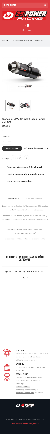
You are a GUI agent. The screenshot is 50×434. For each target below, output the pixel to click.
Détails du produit (34, 198)
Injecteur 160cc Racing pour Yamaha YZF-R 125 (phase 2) (25, 271)
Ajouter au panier (12, 148)
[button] (25, 25)
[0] (25, 25)
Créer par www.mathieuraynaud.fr (25, 424)
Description (13, 198)
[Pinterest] (26, 157)
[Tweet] (19, 157)
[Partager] (13, 157)
